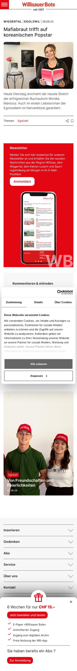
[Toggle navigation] (4, 4)
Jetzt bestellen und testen (27, 615)
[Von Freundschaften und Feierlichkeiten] (38, 443)
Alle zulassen (38, 363)
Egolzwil (23, 120)
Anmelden (22, 181)
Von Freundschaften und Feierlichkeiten (30, 482)
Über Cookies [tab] (63, 302)
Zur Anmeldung (20, 660)
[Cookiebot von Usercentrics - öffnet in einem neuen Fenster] (57, 292)
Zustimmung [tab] (14, 302)
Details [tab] (38, 302)
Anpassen (36, 375)
